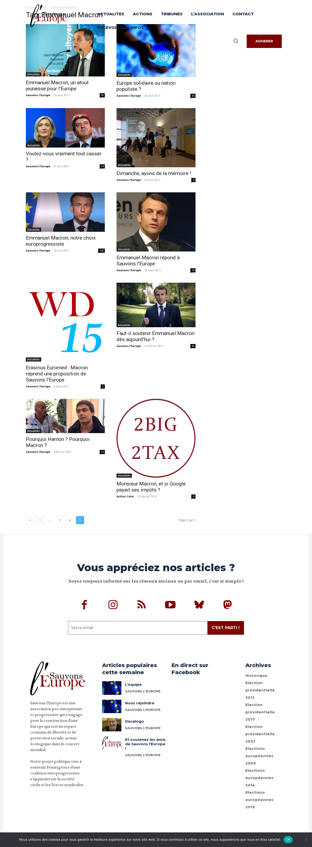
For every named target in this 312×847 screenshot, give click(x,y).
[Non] (305, 839)
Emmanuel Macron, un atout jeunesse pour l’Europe (57, 86)
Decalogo (134, 721)
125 (101, 250)
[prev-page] (30, 520)
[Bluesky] (199, 605)
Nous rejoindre (139, 703)
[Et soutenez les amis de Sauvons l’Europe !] (111, 743)
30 (193, 95)
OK (288, 839)
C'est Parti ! (226, 627)
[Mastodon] (227, 605)
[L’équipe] (111, 688)
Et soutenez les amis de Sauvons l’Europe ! (145, 744)
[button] (235, 40)
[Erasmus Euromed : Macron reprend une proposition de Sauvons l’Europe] (65, 322)
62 (193, 346)
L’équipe (133, 684)
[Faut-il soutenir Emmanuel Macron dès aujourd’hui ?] (156, 305)
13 (102, 452)
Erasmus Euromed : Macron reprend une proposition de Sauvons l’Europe (57, 374)
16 (193, 270)
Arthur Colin (125, 496)
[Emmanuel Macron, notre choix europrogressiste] (65, 212)
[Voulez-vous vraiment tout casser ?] (65, 128)
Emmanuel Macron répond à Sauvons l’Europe (148, 261)
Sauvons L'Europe (143, 691)
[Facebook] (84, 605)
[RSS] (142, 605)
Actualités (33, 74)
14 (102, 166)
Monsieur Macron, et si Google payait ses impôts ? (151, 487)
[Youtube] (170, 605)
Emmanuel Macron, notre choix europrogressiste (61, 241)
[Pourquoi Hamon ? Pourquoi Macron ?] (65, 416)
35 (102, 95)
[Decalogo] (111, 724)
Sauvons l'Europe (38, 95)
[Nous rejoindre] (111, 706)
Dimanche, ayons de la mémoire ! (154, 173)
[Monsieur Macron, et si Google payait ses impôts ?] (156, 438)
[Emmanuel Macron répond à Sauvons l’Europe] (156, 221)
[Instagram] (113, 605)
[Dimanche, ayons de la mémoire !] (156, 137)
